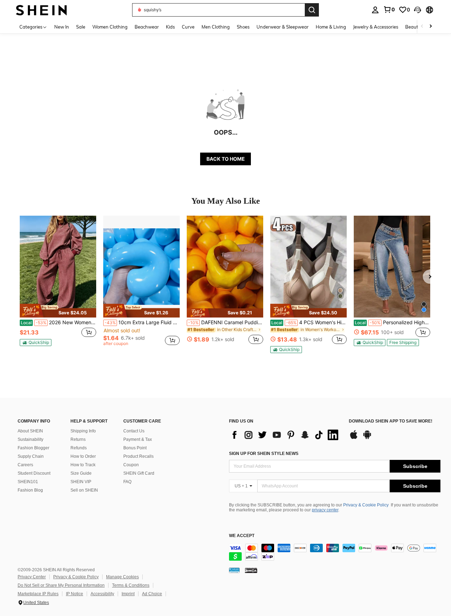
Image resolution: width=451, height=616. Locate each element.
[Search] (312, 10)
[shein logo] (41, 9)
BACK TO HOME (225, 159)
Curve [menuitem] (188, 27)
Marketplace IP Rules (38, 593)
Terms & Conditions (130, 585)
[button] (417, 10)
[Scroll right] (430, 26)
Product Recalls (138, 456)
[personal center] (375, 10)
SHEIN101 (28, 481)
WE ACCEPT (241, 536)
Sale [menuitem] (80, 27)
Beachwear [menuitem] (147, 27)
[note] (58, 310)
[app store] (354, 438)
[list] (285, 435)
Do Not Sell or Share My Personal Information (61, 585)
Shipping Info (83, 431)
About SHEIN (30, 431)
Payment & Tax (137, 439)
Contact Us (133, 431)
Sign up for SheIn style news (263, 453)
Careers (25, 464)
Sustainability (30, 439)
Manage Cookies (122, 576)
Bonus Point (135, 447)
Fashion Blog (30, 490)
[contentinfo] (334, 552)
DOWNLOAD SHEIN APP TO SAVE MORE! (390, 421)
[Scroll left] (422, 26)
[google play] (367, 438)
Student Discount (34, 473)
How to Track (82, 464)
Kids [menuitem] (170, 27)
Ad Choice (152, 593)
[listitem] (58, 284)
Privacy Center (32, 576)
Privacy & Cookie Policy (366, 505)
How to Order (83, 456)
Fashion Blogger (33, 447)
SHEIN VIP (80, 481)
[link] (389, 9)
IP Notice (74, 593)
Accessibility (102, 593)
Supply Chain (31, 456)
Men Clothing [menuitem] (216, 27)
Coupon (131, 464)
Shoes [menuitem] (243, 27)
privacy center (325, 509)
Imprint (128, 593)
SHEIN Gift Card (138, 473)
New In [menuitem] (61, 27)
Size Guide (81, 473)
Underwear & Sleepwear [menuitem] (283, 27)
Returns (78, 439)
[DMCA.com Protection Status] (251, 570)
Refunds (78, 447)
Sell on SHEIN (84, 490)
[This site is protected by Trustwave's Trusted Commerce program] (234, 570)
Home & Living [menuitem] (331, 27)
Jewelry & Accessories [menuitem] (375, 27)
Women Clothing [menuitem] (110, 27)
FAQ (127, 481)
